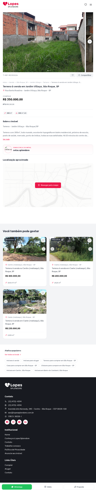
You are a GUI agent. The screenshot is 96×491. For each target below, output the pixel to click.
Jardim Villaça (35, 82)
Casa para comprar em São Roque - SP (22, 366)
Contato (8, 442)
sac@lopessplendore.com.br (21, 413)
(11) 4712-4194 (15, 401)
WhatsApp (18, 487)
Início (5, 82)
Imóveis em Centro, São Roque (18, 370)
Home (7, 435)
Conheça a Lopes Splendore (17, 438)
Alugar (8, 469)
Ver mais (6, 139)
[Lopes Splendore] (13, 386)
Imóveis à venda (13, 361)
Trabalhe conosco (13, 446)
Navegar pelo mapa (49, 185)
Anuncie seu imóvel (13, 453)
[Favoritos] (85, 4)
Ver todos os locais (12, 355)
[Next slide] (90, 41)
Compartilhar (86, 75)
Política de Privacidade (15, 450)
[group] (44, 42)
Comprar (8, 465)
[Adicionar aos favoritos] (43, 240)
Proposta (80, 487)
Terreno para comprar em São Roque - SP (59, 361)
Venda (11, 82)
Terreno (46, 82)
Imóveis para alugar (31, 361)
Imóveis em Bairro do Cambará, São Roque (51, 370)
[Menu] (90, 4)
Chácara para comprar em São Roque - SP (57, 366)
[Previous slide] (6, 249)
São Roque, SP (22, 82)
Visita (49, 487)
